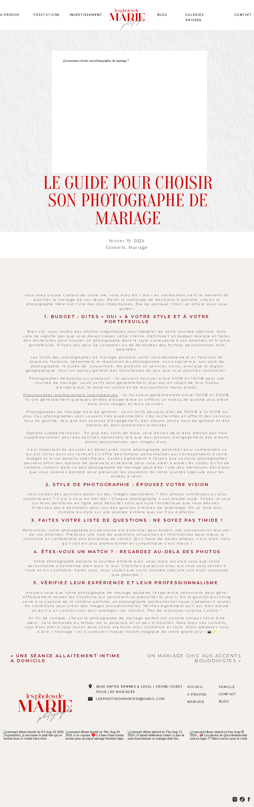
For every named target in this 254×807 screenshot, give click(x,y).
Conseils (116, 247)
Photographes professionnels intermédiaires (70, 395)
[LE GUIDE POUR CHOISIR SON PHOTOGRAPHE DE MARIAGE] (129, 112)
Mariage (138, 247)
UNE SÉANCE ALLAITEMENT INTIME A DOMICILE (65, 658)
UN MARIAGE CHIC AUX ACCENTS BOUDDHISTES (194, 658)
